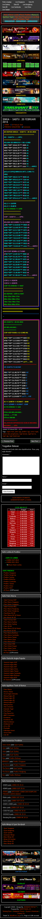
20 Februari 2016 (17, 125)
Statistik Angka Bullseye (12, 675)
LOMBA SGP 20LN (12, 560)
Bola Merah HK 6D (10, 617)
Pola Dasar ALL (9, 713)
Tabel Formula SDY (10, 620)
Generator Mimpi (9, 835)
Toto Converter (8, 707)
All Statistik (7, 679)
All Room (7, 590)
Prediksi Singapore (10, 573)
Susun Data (7, 732)
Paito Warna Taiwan (10, 637)
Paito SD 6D (8, 626)
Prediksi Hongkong (10, 575)
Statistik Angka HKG (10, 664)
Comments (26, 127)
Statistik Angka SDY (10, 667)
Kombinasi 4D (8, 719)
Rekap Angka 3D (9, 698)
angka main (10, 431)
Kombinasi (7, 717)
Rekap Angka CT (9, 702)
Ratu (3, 758)
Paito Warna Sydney (10, 622)
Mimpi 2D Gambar (9, 839)
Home (6, 15)
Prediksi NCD (8, 588)
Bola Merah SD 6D (10, 630)
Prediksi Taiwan (9, 583)
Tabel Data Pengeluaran (23, 17)
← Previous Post (7, 441)
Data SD (16, 4)
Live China (28, 7)
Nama (4, 477)
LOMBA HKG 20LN (12, 562)
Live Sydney (6, 4)
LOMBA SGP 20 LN (18, 788)
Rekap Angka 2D (9, 696)
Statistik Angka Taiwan (11, 671)
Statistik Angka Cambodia (12, 673)
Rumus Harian (8, 692)
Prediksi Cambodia (10, 581)
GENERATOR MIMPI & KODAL (21, 500)
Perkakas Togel (23, 19)
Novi (3, 775)
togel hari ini (32, 434)
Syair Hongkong (9, 830)
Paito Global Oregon (10, 646)
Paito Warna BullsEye (11, 633)
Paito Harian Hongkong (11, 611)
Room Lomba (14, 15)
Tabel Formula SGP (10, 600)
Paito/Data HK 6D (9, 613)
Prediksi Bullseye (15, 758)
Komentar (6, 454)
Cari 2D (6, 735)
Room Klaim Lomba (15, 565)
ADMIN (6, 125)
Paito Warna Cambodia (11, 635)
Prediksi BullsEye (9, 579)
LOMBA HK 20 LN (17, 785)
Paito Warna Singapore (11, 602)
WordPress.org (15, 915)
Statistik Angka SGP (10, 662)
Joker (4, 748)
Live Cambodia (16, 7)
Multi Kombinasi (9, 722)
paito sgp (18, 431)
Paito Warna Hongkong (11, 609)
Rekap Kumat (8, 704)
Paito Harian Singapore (11, 604)
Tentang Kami (7, 911)
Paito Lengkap (6, 2)
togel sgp (6, 436)
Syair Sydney (18, 745)
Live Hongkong (27, 4)
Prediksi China (8, 586)
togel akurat (23, 434)
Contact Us (21, 913)
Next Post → (35, 441)
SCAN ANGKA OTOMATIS (21, 498)
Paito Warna (8, 689)
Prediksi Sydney (9, 577)
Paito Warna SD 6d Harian (12, 628)
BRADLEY (5, 761)
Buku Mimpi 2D (9, 837)
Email (4, 484)
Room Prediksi (25, 15)
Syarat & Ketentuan (32, 911)
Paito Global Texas (10, 648)
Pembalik (7, 728)
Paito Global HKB (9, 644)
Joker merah (6, 745)
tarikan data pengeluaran (10, 434)
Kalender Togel (8, 709)
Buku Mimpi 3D (9, 841)
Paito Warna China (10, 639)
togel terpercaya (14, 436)
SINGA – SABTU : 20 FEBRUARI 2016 (19, 121)
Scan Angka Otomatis (11, 694)
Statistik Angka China (11, 669)
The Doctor (6, 765)
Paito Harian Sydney (10, 624)
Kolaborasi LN (8, 724)
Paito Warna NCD (9, 641)
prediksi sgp (26, 431)
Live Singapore (20, 2)
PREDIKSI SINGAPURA (12, 127)
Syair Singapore (9, 828)
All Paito (6, 652)
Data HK (4, 7)
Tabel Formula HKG (10, 606)
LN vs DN (7, 726)
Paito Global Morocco (11, 650)
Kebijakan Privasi (18, 911)
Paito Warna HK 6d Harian (12, 615)
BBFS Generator (9, 715)
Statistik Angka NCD (10, 677)
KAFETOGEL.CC (25, 909)
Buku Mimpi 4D (9, 843)
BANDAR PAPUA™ (30, 907)
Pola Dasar (7, 711)
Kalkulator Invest (9, 730)
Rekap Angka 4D (9, 700)
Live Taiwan (6, 9)
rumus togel (34, 431)
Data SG (31, 2)
